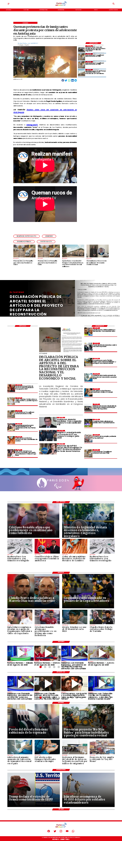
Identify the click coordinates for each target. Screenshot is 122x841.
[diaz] (88, 331)
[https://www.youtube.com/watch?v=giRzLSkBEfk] (101, 653)
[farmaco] (88, 392)
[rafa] (11, 453)
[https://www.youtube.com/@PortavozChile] (67, 832)
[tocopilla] (81, 56)
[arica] (81, 48)
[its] (88, 377)
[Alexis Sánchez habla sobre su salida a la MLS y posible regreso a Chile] (11, 401)
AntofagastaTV (32, 125)
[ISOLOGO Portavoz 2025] (61, 5)
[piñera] (81, 72)
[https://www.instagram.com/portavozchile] (60, 832)
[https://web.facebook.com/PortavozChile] (48, 832)
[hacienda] (11, 388)
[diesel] (88, 347)
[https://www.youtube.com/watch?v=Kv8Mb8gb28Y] (20, 653)
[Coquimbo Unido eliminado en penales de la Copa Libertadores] (88, 423)
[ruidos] (88, 362)
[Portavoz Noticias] (8, 4)
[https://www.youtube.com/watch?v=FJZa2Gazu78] (47, 683)
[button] (26, 236)
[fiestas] (11, 427)
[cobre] (11, 440)
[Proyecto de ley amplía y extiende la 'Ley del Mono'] (88, 438)
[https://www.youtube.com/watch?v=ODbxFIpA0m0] (74, 653)
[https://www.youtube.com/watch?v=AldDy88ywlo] (101, 683)
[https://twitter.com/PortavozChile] (54, 832)
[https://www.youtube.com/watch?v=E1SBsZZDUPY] (74, 683)
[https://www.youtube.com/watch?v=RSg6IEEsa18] (47, 653)
